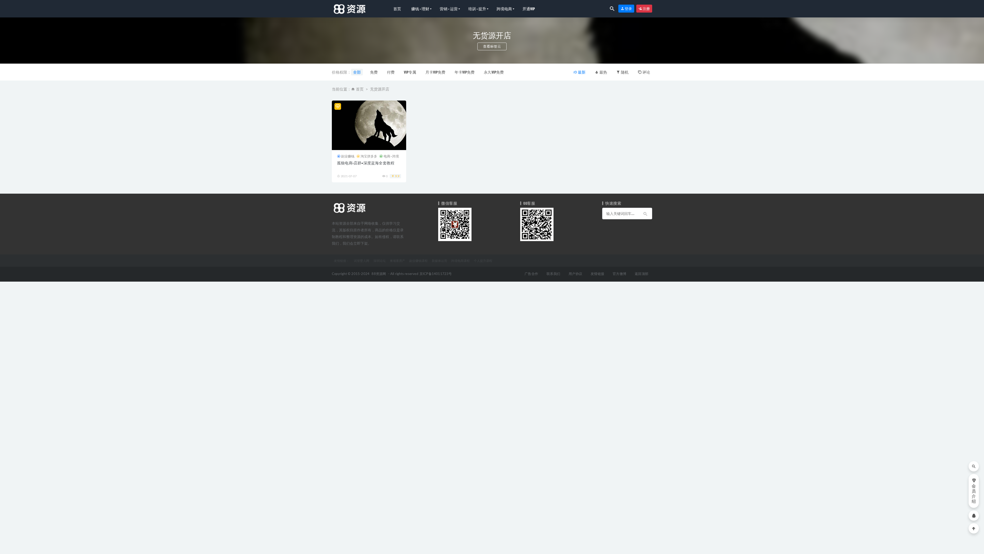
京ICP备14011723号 (435, 274)
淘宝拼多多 (369, 156)
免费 (374, 72)
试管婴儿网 (361, 260)
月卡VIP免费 (435, 72)
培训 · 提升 (477, 8)
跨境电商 (504, 8)
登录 (628, 8)
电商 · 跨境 (391, 156)
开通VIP (528, 8)
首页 (397, 8)
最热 (603, 72)
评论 (646, 72)
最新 (581, 72)
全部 (357, 72)
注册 (646, 8)
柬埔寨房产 (397, 260)
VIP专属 (410, 72)
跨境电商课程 (460, 260)
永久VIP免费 (494, 72)
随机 (624, 72)
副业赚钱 (347, 156)
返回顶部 (641, 274)
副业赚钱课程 (418, 260)
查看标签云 (492, 46)
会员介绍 (974, 493)
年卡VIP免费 (465, 72)
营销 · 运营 (449, 8)
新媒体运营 (439, 260)
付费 (391, 72)
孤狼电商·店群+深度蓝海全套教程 (365, 163)
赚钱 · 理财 (420, 8)
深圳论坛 (379, 260)
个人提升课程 (483, 260)
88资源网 (379, 274)
